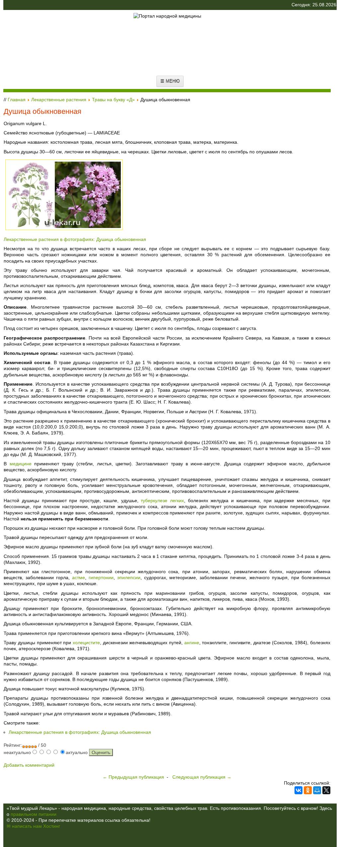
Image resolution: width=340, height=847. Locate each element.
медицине (21, 463)
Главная (17, 99)
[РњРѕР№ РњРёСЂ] (317, 790)
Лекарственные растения (58, 99)
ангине (191, 642)
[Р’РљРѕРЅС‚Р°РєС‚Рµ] (298, 790)
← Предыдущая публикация (133, 777)
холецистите (86, 642)
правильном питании (33, 814)
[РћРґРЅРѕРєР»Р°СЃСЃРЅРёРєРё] (308, 790)
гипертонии (101, 577)
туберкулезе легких (162, 500)
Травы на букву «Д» (113, 99)
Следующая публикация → (201, 777)
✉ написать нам (24, 826)
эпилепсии (128, 577)
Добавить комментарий (29, 765)
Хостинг (51, 826)
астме (78, 577)
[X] (326, 790)
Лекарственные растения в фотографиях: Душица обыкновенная (75, 239)
